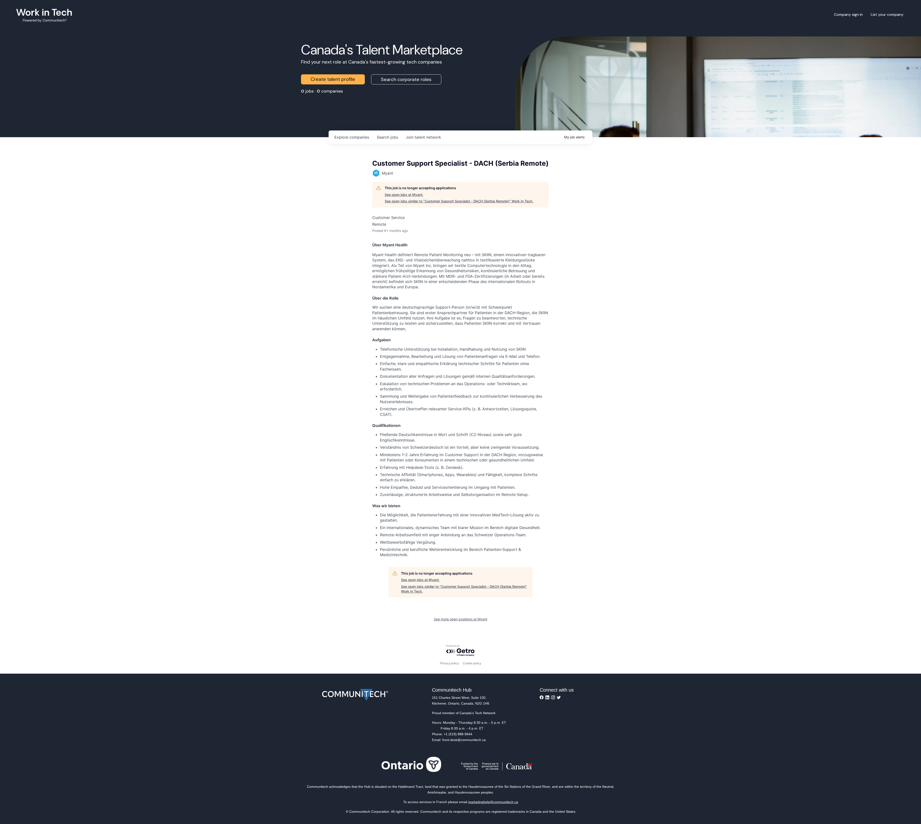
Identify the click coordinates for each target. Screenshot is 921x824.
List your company (887, 14)
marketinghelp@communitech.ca (493, 802)
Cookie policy (472, 663)
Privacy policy (449, 663)
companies (351, 137)
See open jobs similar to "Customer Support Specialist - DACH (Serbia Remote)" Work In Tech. (459, 201)
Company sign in (848, 14)
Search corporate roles (406, 79)
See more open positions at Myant (460, 619)
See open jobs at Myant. (404, 195)
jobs (387, 137)
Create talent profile (333, 79)
